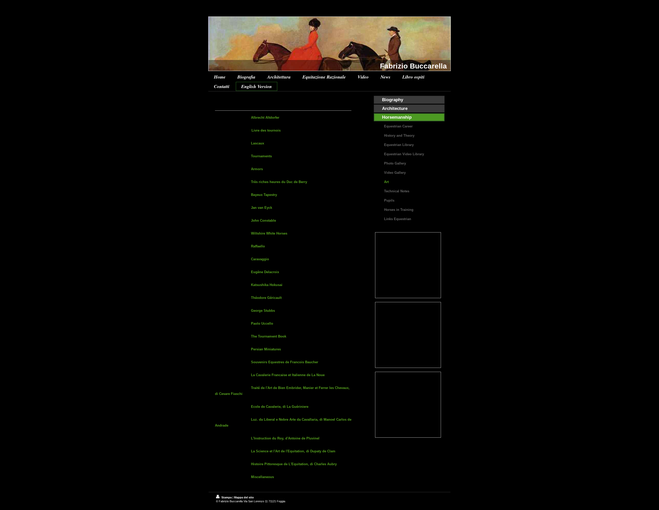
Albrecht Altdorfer (265, 117)
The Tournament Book (268, 336)
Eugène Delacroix (265, 272)
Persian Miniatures (266, 349)
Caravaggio (260, 259)
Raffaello (258, 246)
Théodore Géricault (266, 298)
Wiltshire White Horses (269, 233)
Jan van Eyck (261, 208)
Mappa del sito (244, 497)
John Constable (263, 220)
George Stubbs (263, 311)
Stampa (226, 497)
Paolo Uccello (262, 323)
